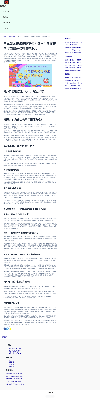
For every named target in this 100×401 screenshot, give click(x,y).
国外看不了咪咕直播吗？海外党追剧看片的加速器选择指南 (73, 85)
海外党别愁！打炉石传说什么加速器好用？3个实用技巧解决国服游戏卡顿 (73, 65)
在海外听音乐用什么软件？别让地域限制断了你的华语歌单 (73, 77)
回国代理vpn (6, 28)
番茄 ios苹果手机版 (14, 352)
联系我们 (11, 366)
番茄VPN (3, 6)
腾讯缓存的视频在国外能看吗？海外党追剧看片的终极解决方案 (73, 83)
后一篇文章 (3, 337)
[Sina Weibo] (10, 328)
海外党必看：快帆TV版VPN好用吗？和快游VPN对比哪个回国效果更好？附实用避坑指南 (73, 42)
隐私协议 (11, 362)
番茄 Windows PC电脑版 (15, 348)
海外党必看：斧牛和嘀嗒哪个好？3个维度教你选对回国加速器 (73, 52)
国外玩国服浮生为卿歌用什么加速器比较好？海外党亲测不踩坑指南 (73, 70)
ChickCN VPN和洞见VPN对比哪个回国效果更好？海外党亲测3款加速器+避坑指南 (73, 50)
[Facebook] (5, 328)
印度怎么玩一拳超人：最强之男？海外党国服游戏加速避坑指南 (73, 60)
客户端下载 (6, 11)
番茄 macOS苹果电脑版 (15, 350)
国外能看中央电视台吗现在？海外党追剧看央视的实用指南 (73, 88)
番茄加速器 (50, 396)
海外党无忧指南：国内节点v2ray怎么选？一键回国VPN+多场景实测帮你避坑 (73, 44)
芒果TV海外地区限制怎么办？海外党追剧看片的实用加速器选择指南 (73, 80)
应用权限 (11, 364)
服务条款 (11, 361)
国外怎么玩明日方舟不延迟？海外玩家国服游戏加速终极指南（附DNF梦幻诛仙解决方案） (73, 62)
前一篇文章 (3, 336)
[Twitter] (7, 328)
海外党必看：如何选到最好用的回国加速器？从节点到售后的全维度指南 (73, 47)
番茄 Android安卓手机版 (15, 353)
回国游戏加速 (6, 22)
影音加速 (5, 17)
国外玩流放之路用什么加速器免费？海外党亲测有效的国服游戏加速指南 (73, 68)
